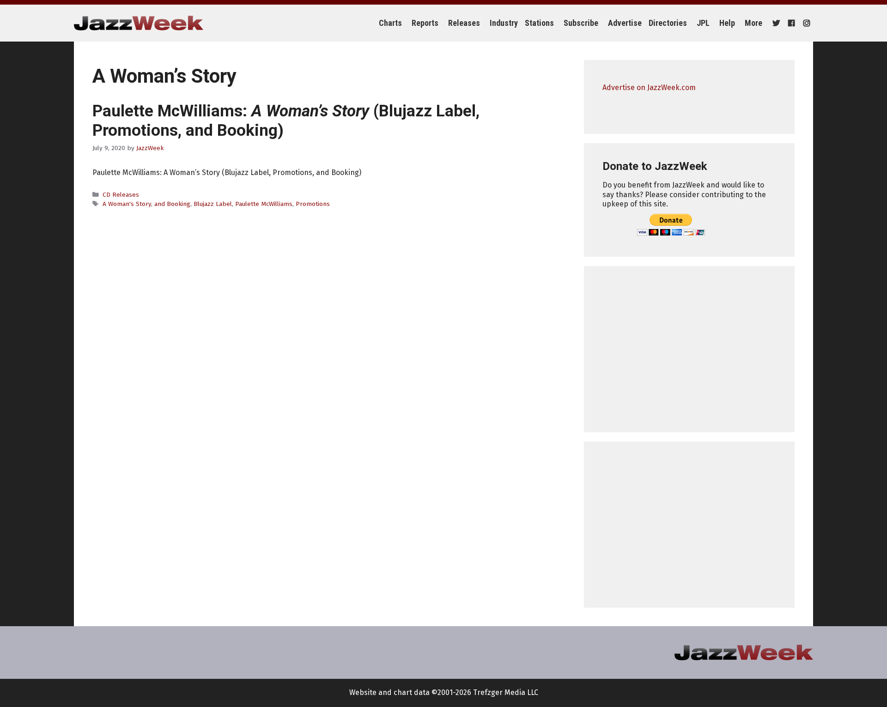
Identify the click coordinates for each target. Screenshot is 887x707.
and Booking (172, 204)
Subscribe (581, 23)
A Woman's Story (127, 204)
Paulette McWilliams (263, 204)
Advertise (625, 23)
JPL (703, 23)
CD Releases (121, 195)
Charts (390, 23)
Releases (464, 23)
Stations (539, 23)
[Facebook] (790, 23)
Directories (668, 23)
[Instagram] (805, 23)
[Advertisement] (689, 349)
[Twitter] (775, 23)
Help (727, 23)
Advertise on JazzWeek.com (649, 87)
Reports (425, 23)
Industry (504, 23)
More (753, 23)
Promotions (313, 204)
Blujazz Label (213, 204)
